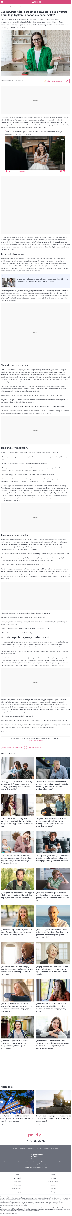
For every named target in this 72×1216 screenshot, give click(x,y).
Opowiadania (6, 747)
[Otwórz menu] (2, 2)
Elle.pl (17, 1175)
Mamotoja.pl (17, 1185)
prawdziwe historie (33, 747)
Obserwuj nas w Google (54, 81)
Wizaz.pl (53, 1188)
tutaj (16, 1213)
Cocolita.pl (17, 1181)
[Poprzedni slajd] (1, 1101)
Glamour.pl (17, 1178)
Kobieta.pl (53, 1178)
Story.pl (53, 1192)
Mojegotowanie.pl (17, 1188)
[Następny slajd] (69, 1101)
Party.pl (53, 1175)
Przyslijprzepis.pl (53, 1181)
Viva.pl (53, 1185)
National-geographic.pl (17, 1192)
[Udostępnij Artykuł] (67, 81)
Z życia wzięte (19, 747)
